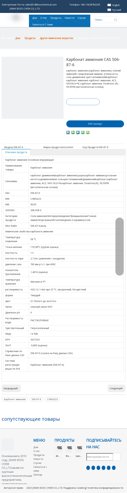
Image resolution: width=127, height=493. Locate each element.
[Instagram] (108, 468)
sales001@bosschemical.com (41, 4)
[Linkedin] (93, 468)
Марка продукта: (52, 147)
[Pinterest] (114, 468)
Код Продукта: (91, 147)
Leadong (81, 487)
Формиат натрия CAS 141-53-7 (69, 456)
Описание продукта (16, 152)
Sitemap (37, 474)
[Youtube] (103, 468)
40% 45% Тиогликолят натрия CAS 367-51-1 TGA (59, 456)
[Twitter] (98, 468)
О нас (36, 451)
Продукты (38, 455)
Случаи (37, 462)
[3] (8, 445)
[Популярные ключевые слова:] (116, 20)
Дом (35, 447)
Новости (38, 458)
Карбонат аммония (15, 399)
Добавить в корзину (83, 110)
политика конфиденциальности (105, 487)
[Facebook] (88, 468)
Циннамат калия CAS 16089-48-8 (79, 456)
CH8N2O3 (52, 399)
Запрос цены (83, 102)
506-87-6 (36, 399)
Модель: (9, 147)
